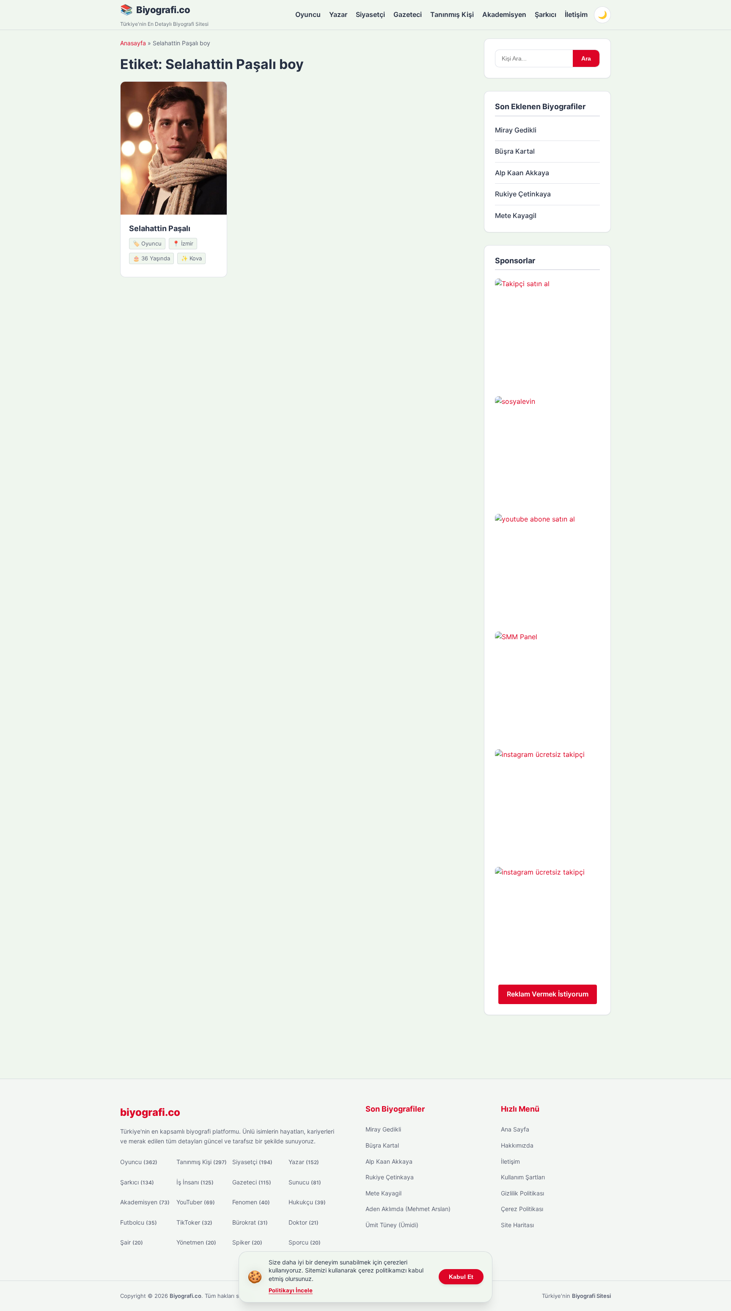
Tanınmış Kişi (452, 14)
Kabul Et (461, 1276)
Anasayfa (133, 43)
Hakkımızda (517, 1145)
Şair (131, 1242)
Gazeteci (407, 14)
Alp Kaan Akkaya (522, 172)
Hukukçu (307, 1202)
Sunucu (305, 1182)
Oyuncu (308, 14)
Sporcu (305, 1242)
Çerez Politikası (522, 1208)
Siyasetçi (370, 14)
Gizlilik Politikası (522, 1193)
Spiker (247, 1242)
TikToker (194, 1222)
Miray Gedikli (515, 130)
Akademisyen (504, 14)
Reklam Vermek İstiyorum (547, 994)
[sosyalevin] (547, 448)
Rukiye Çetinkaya (523, 194)
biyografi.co (150, 1112)
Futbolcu (138, 1222)
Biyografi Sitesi (591, 1295)
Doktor (304, 1222)
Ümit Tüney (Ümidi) (392, 1224)
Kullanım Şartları (523, 1177)
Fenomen (251, 1202)
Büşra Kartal (515, 151)
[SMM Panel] (547, 684)
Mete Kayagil (515, 215)
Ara (586, 58)
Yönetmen (196, 1242)
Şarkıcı (545, 14)
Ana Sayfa (515, 1129)
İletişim (576, 14)
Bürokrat (250, 1222)
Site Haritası (517, 1224)
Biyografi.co (163, 9)
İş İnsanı (195, 1182)
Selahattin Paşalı (159, 228)
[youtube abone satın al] (547, 566)
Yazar (338, 14)
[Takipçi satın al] (547, 331)
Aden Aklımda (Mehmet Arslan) (408, 1208)
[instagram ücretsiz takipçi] (547, 801)
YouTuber (195, 1202)
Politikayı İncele (291, 1290)
